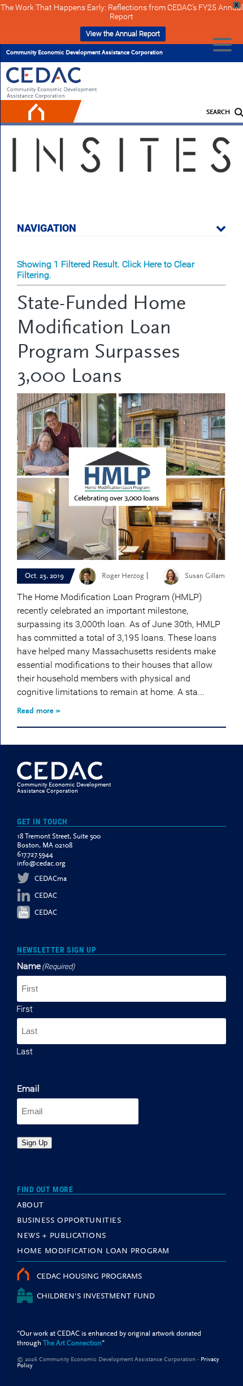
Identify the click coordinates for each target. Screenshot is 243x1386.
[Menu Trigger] (222, 43)
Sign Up (34, 1143)
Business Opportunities (69, 1221)
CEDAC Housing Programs (89, 1277)
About (30, 1206)
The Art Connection (72, 1343)
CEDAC (45, 896)
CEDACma (50, 879)
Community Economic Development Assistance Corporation (84, 53)
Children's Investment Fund (96, 1297)
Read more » (38, 711)
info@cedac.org (41, 863)
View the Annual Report (123, 33)
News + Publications (61, 1236)
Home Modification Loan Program (93, 1251)
